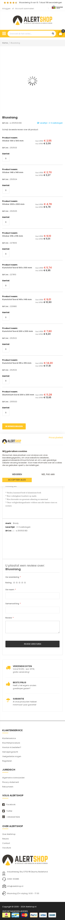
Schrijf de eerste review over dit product (20, 129)
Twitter (9, 811)
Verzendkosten (22, 666)
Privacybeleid (56, 437)
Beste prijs (19, 682)
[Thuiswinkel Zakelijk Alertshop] (57, 7)
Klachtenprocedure (11, 743)
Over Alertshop (8, 834)
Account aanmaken (24, 8)
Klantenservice (9, 738)
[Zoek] (53, 34)
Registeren (7, 761)
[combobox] (32, 34)
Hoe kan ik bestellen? (11, 747)
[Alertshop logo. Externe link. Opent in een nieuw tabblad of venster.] (11, 441)
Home (5, 43)
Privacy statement (10, 782)
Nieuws (5, 838)
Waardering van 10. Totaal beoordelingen (40, 2)
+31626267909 (13, 817)
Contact (6, 843)
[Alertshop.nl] (32, 19)
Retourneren (7, 786)
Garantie (18, 698)
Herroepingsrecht (10, 752)
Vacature (6, 847)
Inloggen (6, 8)
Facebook (10, 804)
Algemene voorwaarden (13, 777)
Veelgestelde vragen (11, 756)
